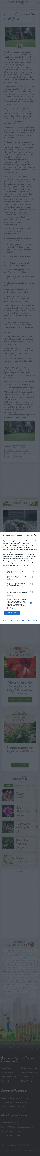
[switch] (31, 577)
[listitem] (20, 571)
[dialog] (20, 578)
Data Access (20, 620)
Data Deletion (7, 620)
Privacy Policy (32, 620)
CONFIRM (12, 613)
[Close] (36, 536)
